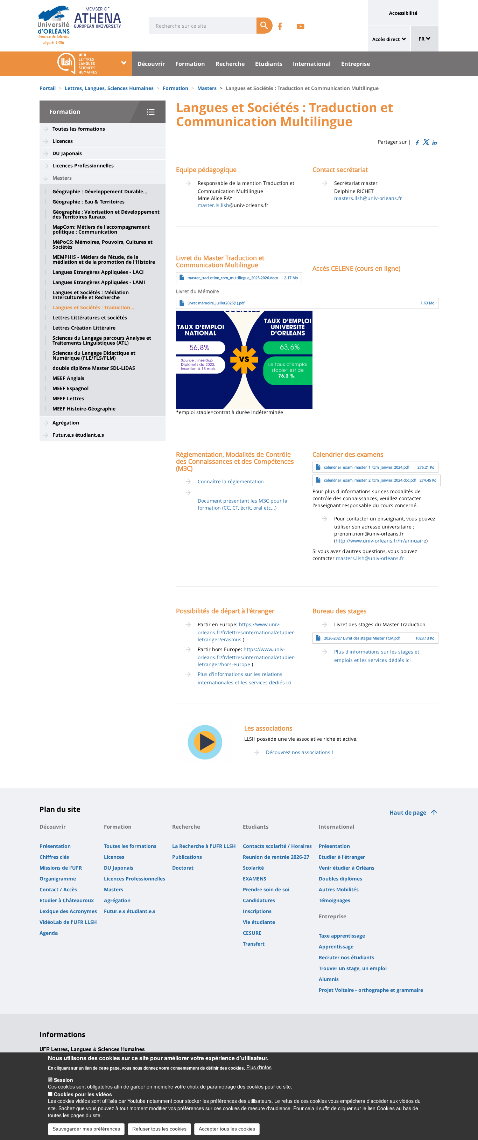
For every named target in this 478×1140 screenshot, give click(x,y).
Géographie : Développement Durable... (99, 191)
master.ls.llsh (213, 205)
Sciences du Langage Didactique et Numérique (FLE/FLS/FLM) (93, 355)
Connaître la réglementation (231, 481)
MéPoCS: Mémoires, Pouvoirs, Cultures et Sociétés (102, 244)
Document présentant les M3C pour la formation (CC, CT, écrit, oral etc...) (242, 504)
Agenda (49, 933)
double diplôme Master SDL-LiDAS (93, 368)
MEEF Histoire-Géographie (83, 408)
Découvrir (151, 64)
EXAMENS (254, 878)
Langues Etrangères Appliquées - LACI (98, 272)
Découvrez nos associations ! (299, 752)
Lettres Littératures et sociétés (89, 317)
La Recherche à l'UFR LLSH (204, 846)
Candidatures (259, 900)
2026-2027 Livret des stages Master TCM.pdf (362, 638)
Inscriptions (257, 911)
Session (63, 1079)
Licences (62, 141)
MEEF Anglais (68, 378)
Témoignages (334, 900)
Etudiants (268, 64)
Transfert (254, 943)
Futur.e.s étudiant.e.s (78, 434)
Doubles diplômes (340, 878)
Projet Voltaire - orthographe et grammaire (371, 990)
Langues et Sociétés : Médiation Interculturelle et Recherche (90, 295)
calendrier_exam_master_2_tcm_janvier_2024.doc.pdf (370, 480)
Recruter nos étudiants (346, 957)
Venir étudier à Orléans (346, 867)
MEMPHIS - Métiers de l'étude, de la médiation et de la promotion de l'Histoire (103, 259)
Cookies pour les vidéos (83, 1093)
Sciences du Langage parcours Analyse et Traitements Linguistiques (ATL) (101, 340)
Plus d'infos (259, 1067)
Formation (190, 64)
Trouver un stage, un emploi (353, 968)
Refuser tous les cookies (159, 1129)
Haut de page (407, 812)
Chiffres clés (54, 857)
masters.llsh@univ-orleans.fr (368, 198)
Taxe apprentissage (342, 935)
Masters (207, 88)
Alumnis (329, 979)
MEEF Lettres (68, 398)
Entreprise (355, 64)
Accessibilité (403, 13)
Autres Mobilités (339, 889)
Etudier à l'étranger (342, 857)
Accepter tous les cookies (227, 1129)
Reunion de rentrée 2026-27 (276, 857)
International (312, 64)
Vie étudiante (259, 922)
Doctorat (183, 867)
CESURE (252, 933)
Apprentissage (336, 946)
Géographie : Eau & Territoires (88, 201)
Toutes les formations (78, 128)
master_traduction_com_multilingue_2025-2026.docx (233, 277)
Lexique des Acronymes (68, 911)
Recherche (230, 64)
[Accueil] (54, 20)
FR (422, 38)
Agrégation (65, 422)
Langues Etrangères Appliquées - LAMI (98, 282)
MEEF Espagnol (70, 388)
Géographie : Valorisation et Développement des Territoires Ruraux (106, 214)
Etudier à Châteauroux (67, 900)
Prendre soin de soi (266, 889)
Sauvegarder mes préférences (86, 1129)
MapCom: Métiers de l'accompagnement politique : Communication (101, 229)
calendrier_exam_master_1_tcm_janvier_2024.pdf (366, 467)
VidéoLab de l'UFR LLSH (68, 922)
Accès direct (386, 39)
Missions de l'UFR (61, 867)
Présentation (55, 846)
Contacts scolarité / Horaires (277, 846)
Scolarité (253, 867)
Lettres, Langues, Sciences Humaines (109, 88)
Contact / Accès (58, 889)
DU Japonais (67, 153)
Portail (48, 88)
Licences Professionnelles (83, 165)
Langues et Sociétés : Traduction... (93, 307)
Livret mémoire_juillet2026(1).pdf (216, 302)
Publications (187, 857)
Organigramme (58, 878)
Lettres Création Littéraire (83, 327)
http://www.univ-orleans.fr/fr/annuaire (381, 540)
